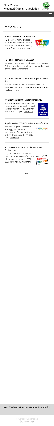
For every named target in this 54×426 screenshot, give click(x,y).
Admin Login (28, 422)
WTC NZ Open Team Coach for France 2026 (23, 100)
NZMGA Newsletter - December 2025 (20, 36)
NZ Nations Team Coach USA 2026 (19, 60)
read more (26, 48)
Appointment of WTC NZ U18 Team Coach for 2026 (26, 123)
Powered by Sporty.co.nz (27, 419)
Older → (27, 173)
